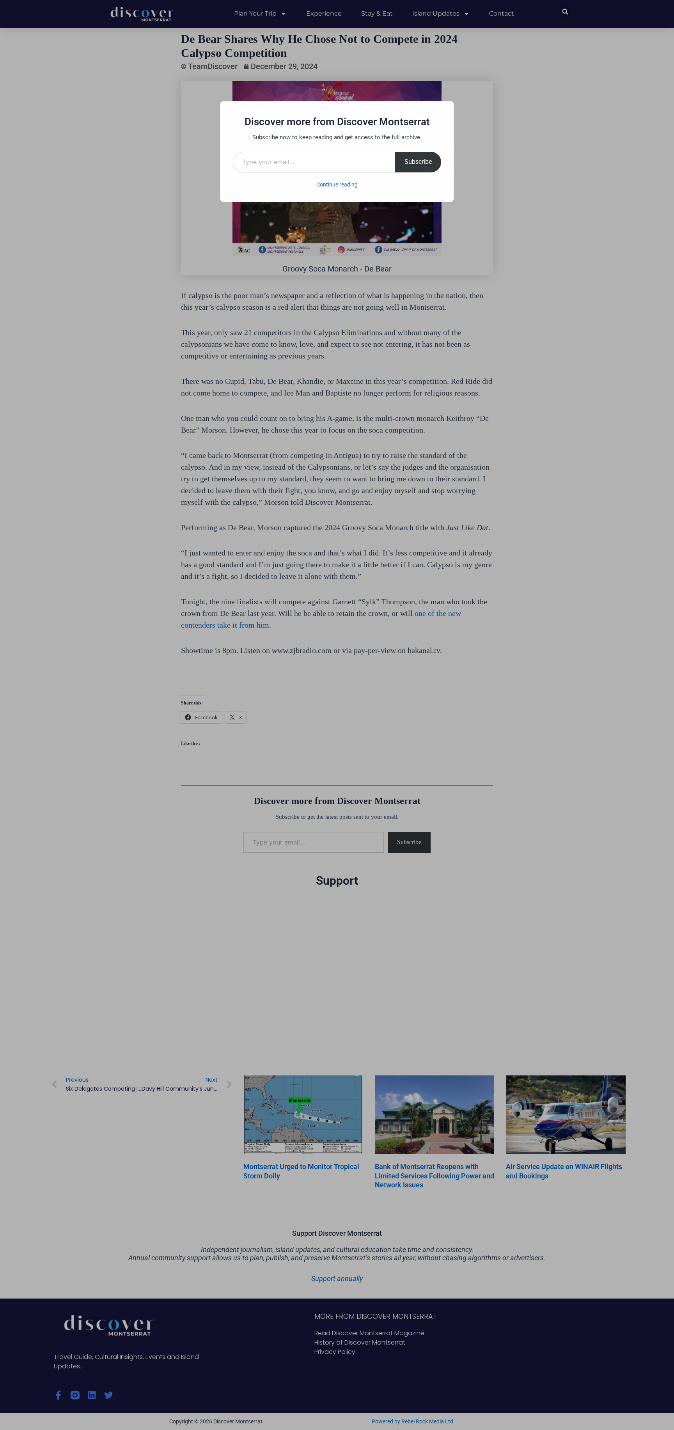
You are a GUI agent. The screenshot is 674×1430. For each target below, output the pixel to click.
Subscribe (418, 161)
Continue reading (337, 184)
